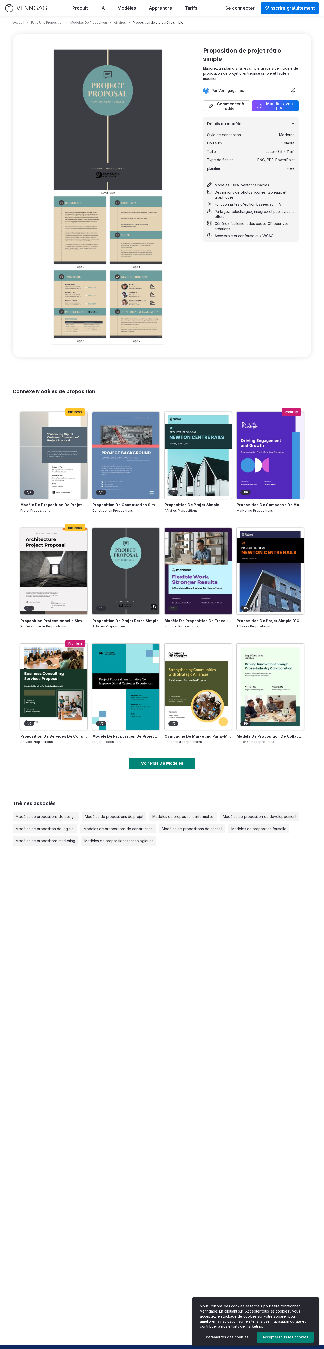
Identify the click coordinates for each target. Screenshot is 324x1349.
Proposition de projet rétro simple (125, 621)
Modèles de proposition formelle (258, 829)
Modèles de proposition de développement (259, 816)
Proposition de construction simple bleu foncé (125, 505)
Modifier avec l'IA (279, 106)
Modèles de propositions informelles (183, 816)
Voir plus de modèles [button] (162, 763)
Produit (80, 8)
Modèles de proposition (88, 22)
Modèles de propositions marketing (45, 841)
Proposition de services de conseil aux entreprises (53, 736)
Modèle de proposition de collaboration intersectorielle (270, 736)
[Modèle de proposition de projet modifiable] (125, 687)
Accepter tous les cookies (285, 1337)
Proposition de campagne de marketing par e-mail (270, 505)
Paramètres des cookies (227, 1337)
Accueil (18, 22)
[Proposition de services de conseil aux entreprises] (53, 687)
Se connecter (240, 8)
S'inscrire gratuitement (290, 8)
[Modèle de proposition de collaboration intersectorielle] (270, 687)
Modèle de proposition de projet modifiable (125, 736)
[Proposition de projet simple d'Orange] (270, 571)
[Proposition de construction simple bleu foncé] (125, 455)
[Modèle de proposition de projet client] (53, 455)
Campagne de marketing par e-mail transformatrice (198, 736)
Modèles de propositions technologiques (118, 841)
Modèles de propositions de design (46, 816)
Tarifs (191, 8)
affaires (120, 22)
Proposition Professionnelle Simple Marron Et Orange (53, 621)
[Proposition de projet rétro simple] (125, 571)
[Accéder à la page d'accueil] (28, 8)
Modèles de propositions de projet (114, 816)
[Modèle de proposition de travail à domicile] (198, 571)
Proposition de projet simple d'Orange (270, 621)
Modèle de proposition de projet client (53, 505)
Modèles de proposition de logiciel (45, 829)
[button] (226, 105)
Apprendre (160, 8)
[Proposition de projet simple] (198, 455)
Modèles (126, 8)
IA (102, 8)
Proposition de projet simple (192, 505)
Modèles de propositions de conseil (192, 829)
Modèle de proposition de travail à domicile (198, 621)
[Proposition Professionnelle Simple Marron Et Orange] (53, 571)
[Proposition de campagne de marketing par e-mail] (270, 455)
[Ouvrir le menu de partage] (293, 90)
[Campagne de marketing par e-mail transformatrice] (198, 687)
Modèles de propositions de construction (118, 829)
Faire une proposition (47, 22)
